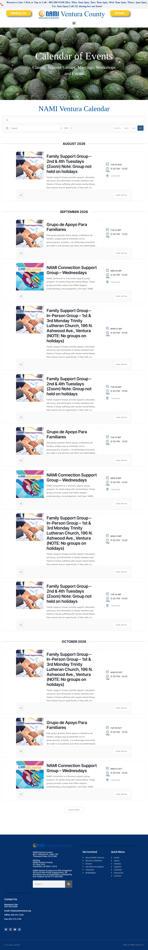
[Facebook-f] (10, 929)
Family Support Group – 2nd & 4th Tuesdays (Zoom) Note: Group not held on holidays (69, 164)
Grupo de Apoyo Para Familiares (67, 227)
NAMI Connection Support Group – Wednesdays (72, 270)
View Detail (121, 195)
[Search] (68, 884)
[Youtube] (14, 929)
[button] (74, 23)
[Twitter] (6, 929)
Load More (74, 810)
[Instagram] (19, 929)
